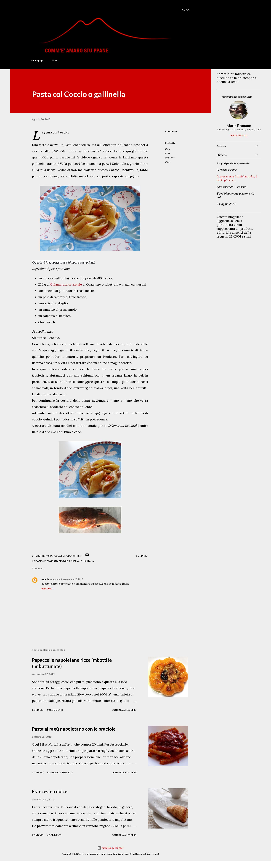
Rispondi (47, 588)
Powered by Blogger (112, 847)
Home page (37, 60)
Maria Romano (238, 125)
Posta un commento (60, 772)
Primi (167, 162)
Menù (55, 60)
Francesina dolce (49, 791)
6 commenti (54, 835)
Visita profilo (238, 135)
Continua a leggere (124, 710)
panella (45, 579)
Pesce (167, 153)
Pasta (167, 148)
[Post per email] (87, 555)
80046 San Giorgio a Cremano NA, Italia (70, 561)
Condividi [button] (171, 131)
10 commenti (55, 710)
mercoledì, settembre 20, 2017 (67, 579)
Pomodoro (170, 157)
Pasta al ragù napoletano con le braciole (74, 729)
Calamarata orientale (66, 284)
